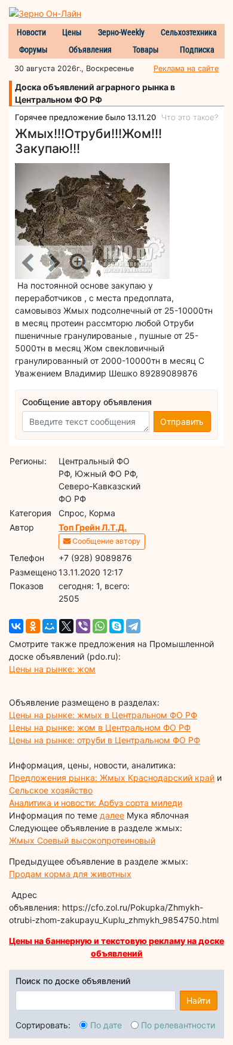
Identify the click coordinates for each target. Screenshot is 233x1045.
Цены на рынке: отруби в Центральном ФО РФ (104, 740)
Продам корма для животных (70, 874)
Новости (31, 32)
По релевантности (178, 1025)
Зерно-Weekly (121, 32)
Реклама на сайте (186, 68)
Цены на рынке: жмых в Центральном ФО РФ (103, 715)
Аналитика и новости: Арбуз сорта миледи (95, 803)
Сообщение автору (105, 541)
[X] (66, 626)
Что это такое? (189, 117)
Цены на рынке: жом (52, 669)
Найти (198, 1000)
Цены (72, 32)
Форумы (33, 49)
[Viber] (83, 626)
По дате (106, 1025)
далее (112, 815)
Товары (146, 49)
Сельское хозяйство (51, 790)
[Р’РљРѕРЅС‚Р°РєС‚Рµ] (16, 626)
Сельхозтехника (189, 32)
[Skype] (116, 626)
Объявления (90, 49)
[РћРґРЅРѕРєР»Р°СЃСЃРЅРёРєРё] (33, 626)
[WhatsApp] (100, 626)
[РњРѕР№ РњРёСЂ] (49, 626)
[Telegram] (133, 626)
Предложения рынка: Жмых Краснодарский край (111, 778)
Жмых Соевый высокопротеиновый (82, 840)
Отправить (182, 421)
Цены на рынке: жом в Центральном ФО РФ (100, 727)
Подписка (197, 49)
